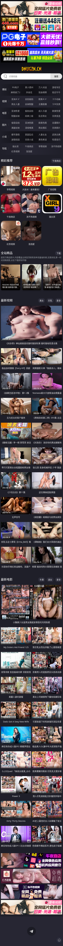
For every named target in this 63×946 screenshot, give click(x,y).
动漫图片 (56, 122)
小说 (4, 136)
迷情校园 (15, 139)
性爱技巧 (56, 139)
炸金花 (29, 92)
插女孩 (15, 146)
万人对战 (43, 87)
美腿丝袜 (15, 127)
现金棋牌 (43, 92)
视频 (4, 101)
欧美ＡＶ (43, 99)
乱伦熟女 (43, 116)
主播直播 (43, 104)
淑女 (50, 579)
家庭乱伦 (29, 134)
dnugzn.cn (31, 69)
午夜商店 (29, 146)
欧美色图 (43, 122)
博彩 (4, 89)
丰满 (42, 579)
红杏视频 (15, 151)
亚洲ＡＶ (15, 99)
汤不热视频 (56, 146)
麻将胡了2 (15, 92)
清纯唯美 (29, 127)
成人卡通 (43, 111)
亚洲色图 (29, 122)
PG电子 (15, 87)
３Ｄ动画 (56, 99)
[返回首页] (59, 940)
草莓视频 (43, 146)
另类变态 (56, 116)
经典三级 (29, 116)
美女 (42, 300)
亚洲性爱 (15, 111)
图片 (4, 124)
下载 (59, 253)
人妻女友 (43, 134)
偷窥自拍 (15, 122)
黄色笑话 (43, 139)
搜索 (56, 76)
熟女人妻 (15, 104)
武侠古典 (56, 134)
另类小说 (29, 139)
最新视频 (7, 300)
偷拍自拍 (29, 111)
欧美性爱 (56, 111)
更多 (59, 300)
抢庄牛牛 (56, 92)
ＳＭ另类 (56, 104)
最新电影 (7, 579)
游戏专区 (56, 87)
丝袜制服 (29, 104)
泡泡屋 (29, 151)
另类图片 (56, 127)
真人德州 (29, 87)
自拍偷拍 (29, 99)
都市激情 (15, 134)
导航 (4, 148)
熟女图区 (43, 127)
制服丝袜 (15, 116)
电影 (4, 113)
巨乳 (50, 300)
